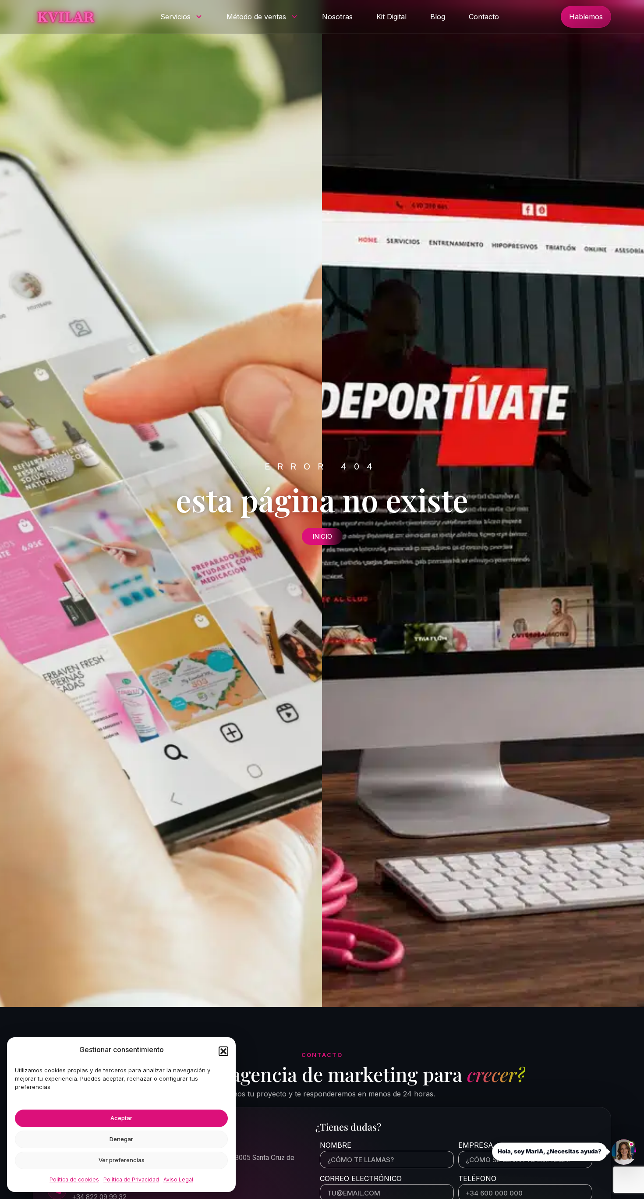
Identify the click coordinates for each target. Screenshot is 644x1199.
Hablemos (586, 16)
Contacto (484, 16)
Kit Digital (391, 16)
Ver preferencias (122, 1159)
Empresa (475, 1145)
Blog (437, 16)
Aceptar (121, 1117)
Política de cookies (74, 1179)
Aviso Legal (178, 1179)
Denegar (121, 1138)
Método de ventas (256, 16)
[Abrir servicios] (199, 16)
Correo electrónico (361, 1179)
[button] (223, 1051)
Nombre (335, 1145)
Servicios (175, 16)
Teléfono (477, 1179)
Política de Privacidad (131, 1179)
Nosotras (337, 16)
